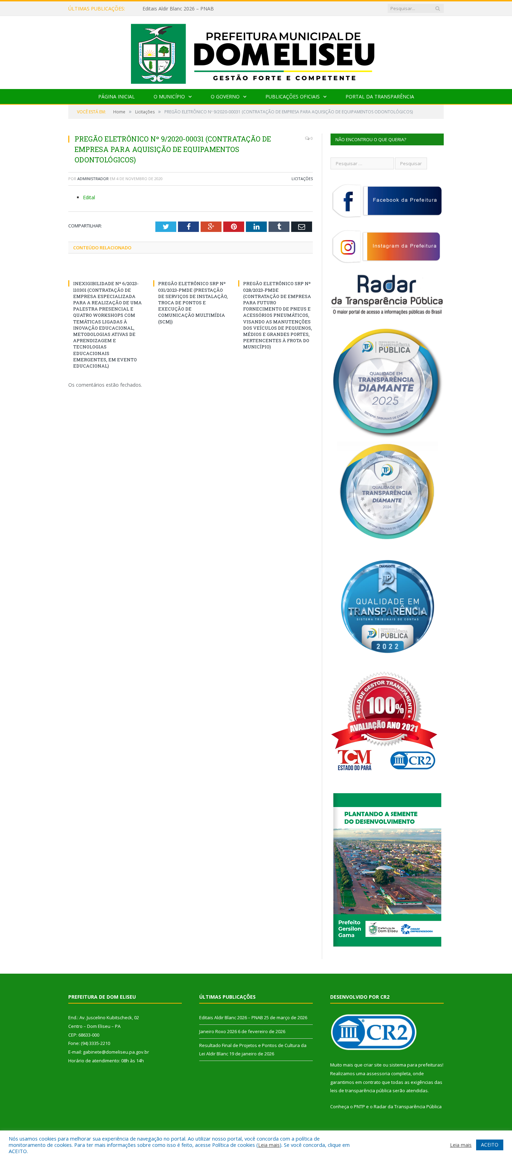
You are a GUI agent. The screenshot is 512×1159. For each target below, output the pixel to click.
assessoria (378, 1073)
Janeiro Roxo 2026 (163, 9)
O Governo (225, 96)
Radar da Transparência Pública (408, 1106)
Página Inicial (116, 96)
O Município (169, 96)
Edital (89, 197)
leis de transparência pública (360, 1090)
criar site (373, 1065)
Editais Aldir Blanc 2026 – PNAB (231, 1017)
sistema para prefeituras (415, 1065)
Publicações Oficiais (292, 96)
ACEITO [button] (489, 1144)
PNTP (359, 1106)
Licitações (302, 178)
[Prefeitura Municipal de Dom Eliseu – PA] (256, 51)
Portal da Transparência (380, 96)
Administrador (93, 178)
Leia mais (269, 1144)
